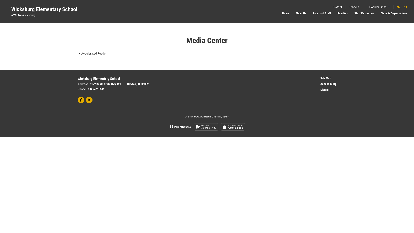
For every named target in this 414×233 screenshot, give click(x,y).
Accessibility (328, 84)
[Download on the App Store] (233, 127)
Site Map (325, 78)
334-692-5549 (96, 89)
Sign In (324, 89)
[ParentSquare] (180, 126)
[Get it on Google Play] (206, 127)
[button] (356, 7)
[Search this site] (406, 7)
